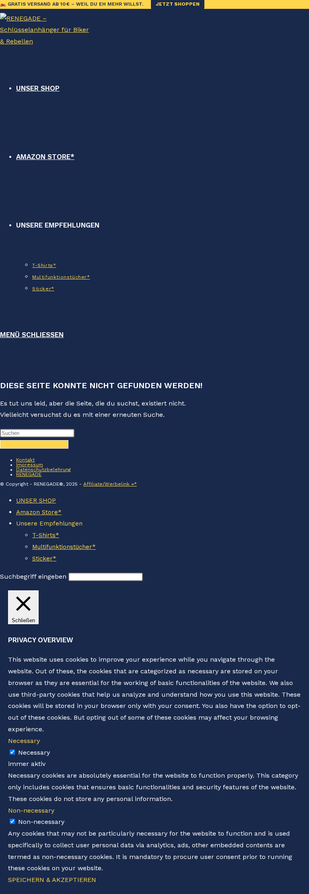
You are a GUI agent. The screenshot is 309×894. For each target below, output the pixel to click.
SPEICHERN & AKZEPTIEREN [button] (52, 880)
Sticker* (44, 558)
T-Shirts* (45, 535)
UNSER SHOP (36, 500)
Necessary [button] (24, 741)
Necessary (34, 752)
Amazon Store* (39, 512)
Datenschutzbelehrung (43, 469)
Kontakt (25, 460)
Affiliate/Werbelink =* (110, 484)
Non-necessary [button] (31, 810)
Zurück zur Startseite (34, 444)
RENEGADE (28, 474)
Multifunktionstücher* (64, 546)
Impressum (29, 465)
